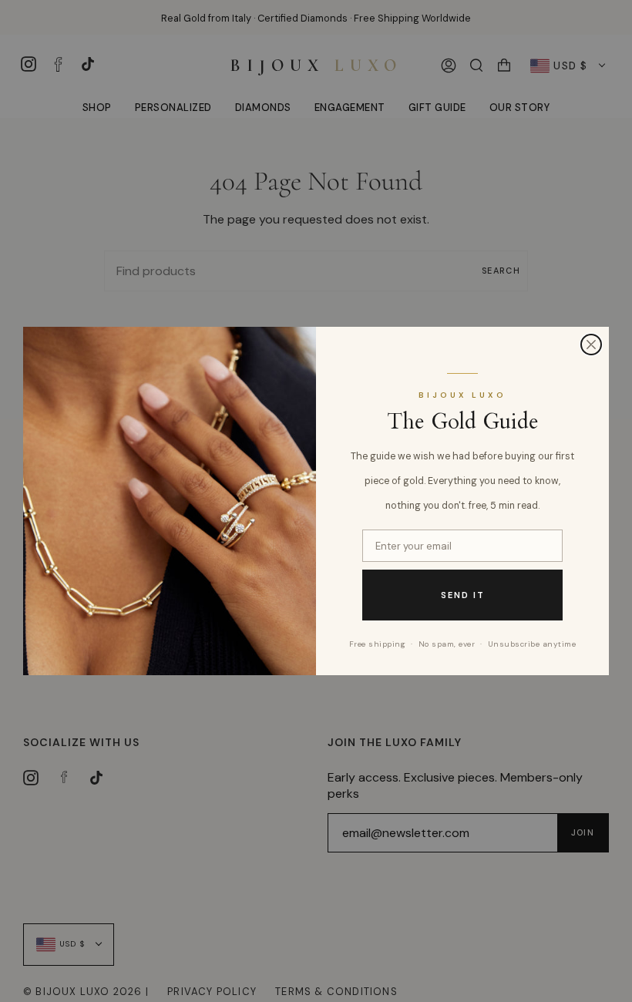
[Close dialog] (591, 345)
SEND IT (463, 595)
